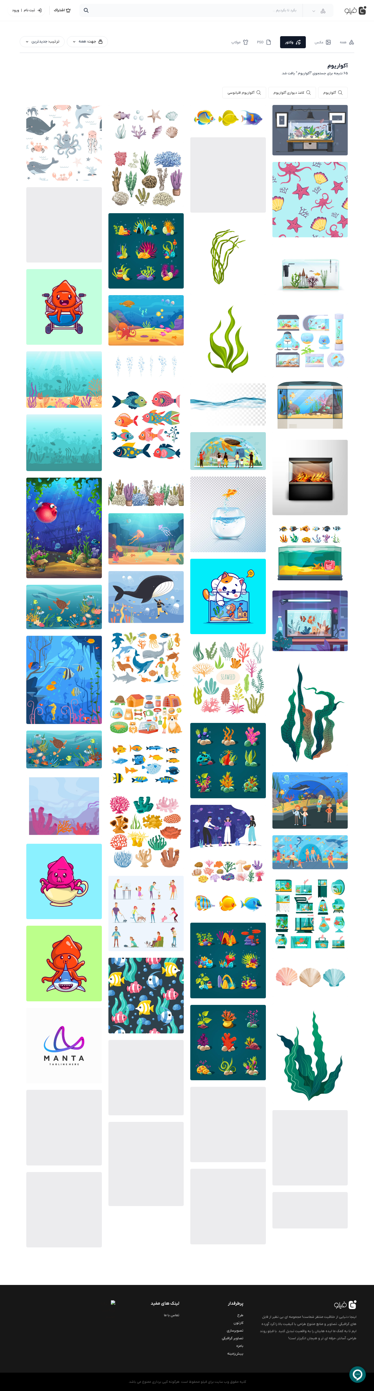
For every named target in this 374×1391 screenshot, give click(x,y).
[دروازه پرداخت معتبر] (93, 1310)
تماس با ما (171, 1315)
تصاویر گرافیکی (232, 1338)
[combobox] (319, 10)
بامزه (239, 1346)
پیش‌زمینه (235, 1353)
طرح (240, 1315)
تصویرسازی (235, 1330)
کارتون (238, 1323)
